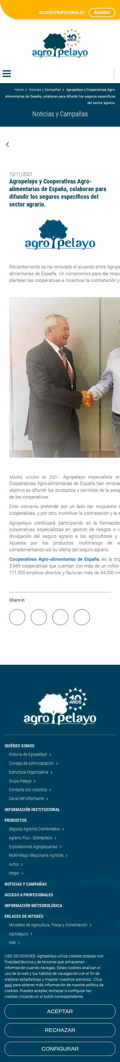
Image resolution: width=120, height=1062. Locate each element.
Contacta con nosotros (28, 789)
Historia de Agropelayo (28, 754)
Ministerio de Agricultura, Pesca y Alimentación (48, 924)
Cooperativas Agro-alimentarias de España (54, 559)
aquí (8, 985)
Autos (14, 864)
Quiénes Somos (19, 745)
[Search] (105, 74)
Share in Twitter (39, 617)
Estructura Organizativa (29, 772)
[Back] (7, 145)
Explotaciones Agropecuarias (33, 846)
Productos (16, 820)
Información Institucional (32, 809)
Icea (13, 942)
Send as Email (60, 617)
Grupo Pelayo (20, 781)
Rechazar (60, 1030)
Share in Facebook (17, 617)
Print (82, 617)
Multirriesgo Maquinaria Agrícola (36, 855)
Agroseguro (19, 933)
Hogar (14, 873)
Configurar (60, 1049)
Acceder (102, 12)
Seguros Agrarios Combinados (35, 828)
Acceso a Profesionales (29, 894)
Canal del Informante (27, 798)
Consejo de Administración (32, 763)
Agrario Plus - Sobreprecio (31, 837)
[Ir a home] (60, 43)
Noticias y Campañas (45, 90)
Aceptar (60, 1011)
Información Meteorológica (33, 905)
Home (19, 90)
